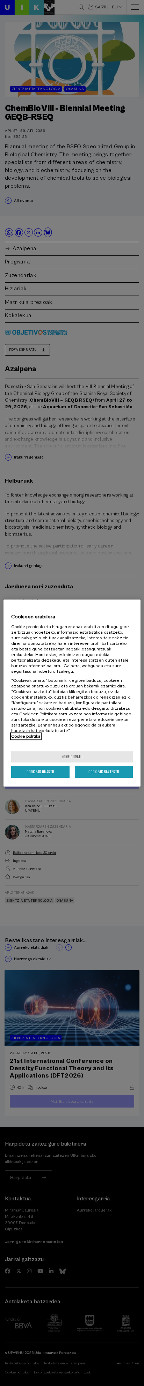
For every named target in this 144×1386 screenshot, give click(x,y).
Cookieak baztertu (103, 771)
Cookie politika (26, 736)
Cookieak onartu (40, 771)
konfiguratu (72, 756)
